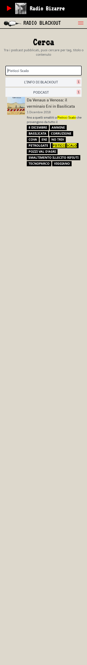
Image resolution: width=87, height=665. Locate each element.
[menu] (73, 23)
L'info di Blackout (51, 82)
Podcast (56, 92)
